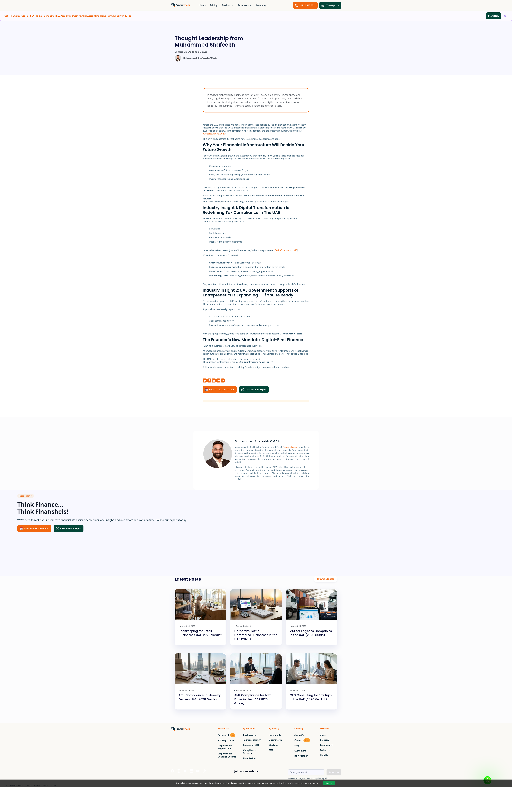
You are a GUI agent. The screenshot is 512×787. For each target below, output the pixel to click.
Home (202, 5)
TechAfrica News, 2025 (286, 250)
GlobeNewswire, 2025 (214, 133)
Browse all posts (325, 579)
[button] (228, 5)
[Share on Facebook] (209, 380)
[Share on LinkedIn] (214, 380)
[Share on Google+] (218, 380)
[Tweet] (205, 380)
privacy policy (322, 778)
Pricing (213, 5)
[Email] (223, 380)
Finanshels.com (290, 447)
